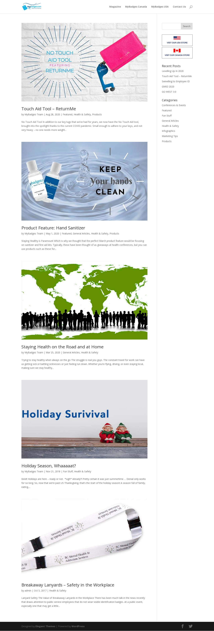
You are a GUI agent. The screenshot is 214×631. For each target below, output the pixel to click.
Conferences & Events (174, 105)
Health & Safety (82, 114)
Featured (67, 114)
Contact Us (179, 7)
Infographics (168, 130)
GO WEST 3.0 (169, 91)
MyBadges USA (160, 7)
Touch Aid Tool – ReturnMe (48, 109)
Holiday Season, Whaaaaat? (48, 466)
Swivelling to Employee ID (176, 81)
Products (97, 114)
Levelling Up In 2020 (173, 71)
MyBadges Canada (136, 7)
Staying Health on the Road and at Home (62, 347)
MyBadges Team (34, 114)
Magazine (115, 7)
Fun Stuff (68, 471)
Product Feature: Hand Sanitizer (53, 228)
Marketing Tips (170, 136)
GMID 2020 (168, 86)
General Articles (81, 233)
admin (28, 590)
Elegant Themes (45, 626)
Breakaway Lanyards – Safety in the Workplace (67, 585)
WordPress (78, 626)
